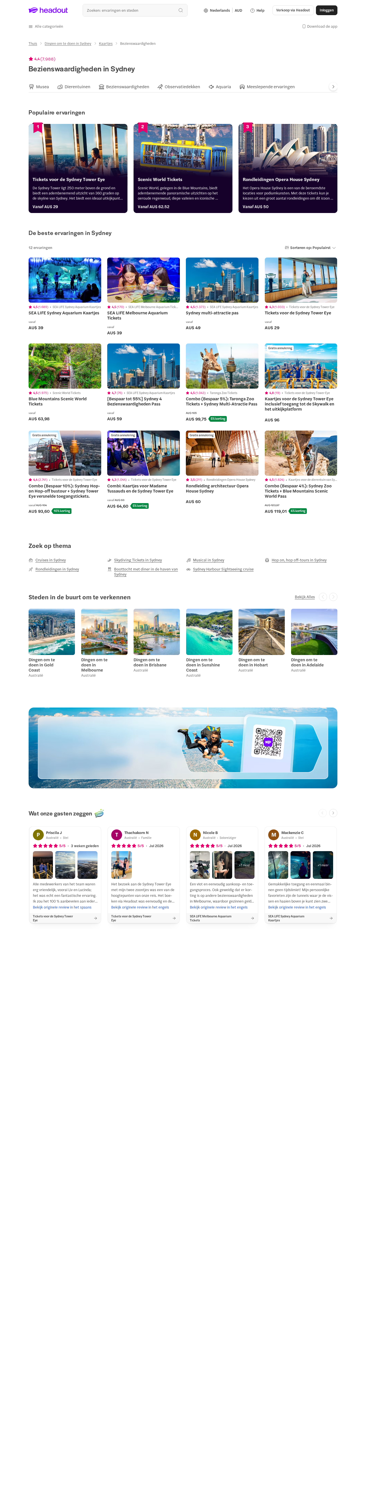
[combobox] (135, 10)
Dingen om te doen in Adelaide (307, 662)
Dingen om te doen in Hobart (253, 662)
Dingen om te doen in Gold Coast (42, 664)
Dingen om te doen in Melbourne (94, 664)
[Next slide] (333, 87)
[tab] (39, 87)
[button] (46, 26)
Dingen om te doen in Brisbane (150, 662)
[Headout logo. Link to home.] (48, 10)
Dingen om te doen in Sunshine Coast (203, 664)
